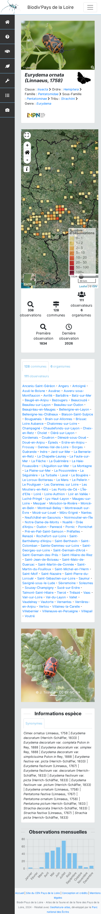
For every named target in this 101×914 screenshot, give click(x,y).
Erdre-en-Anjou (73, 442)
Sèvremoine (67, 583)
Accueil (19, 893)
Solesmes (86, 583)
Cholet (42, 433)
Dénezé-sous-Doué (72, 437)
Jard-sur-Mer (60, 452)
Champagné (31, 428)
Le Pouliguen (31, 484)
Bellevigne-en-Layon (74, 409)
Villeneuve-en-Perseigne (60, 611)
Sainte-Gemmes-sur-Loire (60, 545)
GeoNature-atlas (60, 907)
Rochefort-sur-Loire (51, 536)
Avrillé (47, 395)
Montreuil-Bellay (49, 508)
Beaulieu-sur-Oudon (68, 405)
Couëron (48, 437)
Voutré (30, 616)
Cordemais (30, 437)
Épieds (53, 442)
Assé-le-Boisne (33, 391)
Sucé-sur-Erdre (68, 588)
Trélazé (74, 592)
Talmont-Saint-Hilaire (37, 592)
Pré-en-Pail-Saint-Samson (44, 531)
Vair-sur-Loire (32, 597)
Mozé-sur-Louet (44, 512)
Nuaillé (67, 522)
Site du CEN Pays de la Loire (43, 893)
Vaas (86, 592)
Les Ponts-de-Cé (64, 489)
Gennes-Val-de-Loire (53, 447)
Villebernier (30, 611)
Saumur (84, 578)
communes (35, 366)
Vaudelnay (29, 602)
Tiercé (61, 592)
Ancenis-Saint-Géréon (38, 386)
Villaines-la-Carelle (66, 606)
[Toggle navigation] (90, 7)
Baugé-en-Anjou (37, 400)
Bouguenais (33, 419)
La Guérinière (58, 461)
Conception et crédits (75, 893)
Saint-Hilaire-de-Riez (77, 555)
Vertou (44, 606)
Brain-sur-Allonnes (58, 419)
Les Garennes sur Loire (61, 484)
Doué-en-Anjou (33, 442)
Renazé (27, 536)
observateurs (36, 376)
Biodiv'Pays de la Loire (50, 7)
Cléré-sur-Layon (62, 433)
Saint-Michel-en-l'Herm (72, 569)
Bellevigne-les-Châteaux (40, 414)
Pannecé (56, 527)
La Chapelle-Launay (51, 456)
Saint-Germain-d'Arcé (69, 550)
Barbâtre (62, 395)
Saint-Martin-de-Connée (56, 564)
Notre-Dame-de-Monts (42, 522)
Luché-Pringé (32, 499)
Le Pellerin (79, 480)
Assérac (54, 391)
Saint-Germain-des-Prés (40, 555)
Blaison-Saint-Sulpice (77, 414)
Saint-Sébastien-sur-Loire (56, 578)
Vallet (73, 597)
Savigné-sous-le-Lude (38, 583)
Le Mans (62, 480)
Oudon (41, 527)
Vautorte (47, 602)
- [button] (27, 159)
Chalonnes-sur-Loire (62, 423)
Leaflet (83, 286)
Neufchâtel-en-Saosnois (43, 517)
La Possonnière (65, 470)
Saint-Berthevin (66, 541)
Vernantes (64, 602)
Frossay (28, 447)
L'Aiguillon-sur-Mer (55, 466)
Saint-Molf (30, 574)
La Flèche (38, 461)
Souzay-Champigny (39, 588)
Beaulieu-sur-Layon (36, 405)
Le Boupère (79, 475)
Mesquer (39, 503)
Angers (63, 386)
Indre (43, 452)
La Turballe (49, 475)
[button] (27, 152)
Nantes (86, 512)
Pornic (70, 527)
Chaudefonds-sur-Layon (61, 428)
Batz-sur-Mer (81, 395)
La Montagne (82, 466)
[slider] (81, 276)
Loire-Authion (54, 494)
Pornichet (85, 527)
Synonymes (33, 723)
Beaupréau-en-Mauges (39, 409)
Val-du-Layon (56, 597)
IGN (94, 286)
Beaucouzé (79, 400)
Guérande (29, 452)
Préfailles (73, 531)
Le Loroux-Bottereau (37, 480)
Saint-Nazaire (51, 574)
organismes (60, 366)
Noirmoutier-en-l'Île (78, 517)
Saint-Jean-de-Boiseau (42, 559)
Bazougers (60, 400)
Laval (64, 475)
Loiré (37, 494)
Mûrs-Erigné (69, 512)
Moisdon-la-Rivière (63, 503)
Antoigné (79, 386)
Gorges (77, 447)
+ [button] (27, 145)
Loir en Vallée (78, 494)
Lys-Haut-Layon (57, 499)
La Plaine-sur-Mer (38, 470)
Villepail (86, 611)
